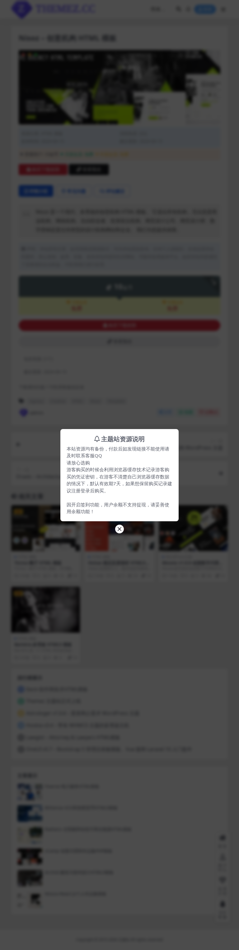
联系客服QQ (89, 455)
